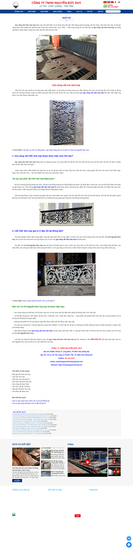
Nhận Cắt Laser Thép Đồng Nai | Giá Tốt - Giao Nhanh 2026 (29, 433)
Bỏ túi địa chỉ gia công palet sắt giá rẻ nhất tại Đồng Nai (58, 455)
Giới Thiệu (32, 12)
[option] (114, 452)
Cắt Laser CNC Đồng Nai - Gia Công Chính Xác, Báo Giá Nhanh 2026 (31, 424)
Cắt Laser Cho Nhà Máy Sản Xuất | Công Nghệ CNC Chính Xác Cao (31, 417)
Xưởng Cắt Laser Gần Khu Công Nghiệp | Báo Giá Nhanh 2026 (29, 414)
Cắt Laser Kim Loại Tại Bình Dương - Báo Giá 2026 (26, 421)
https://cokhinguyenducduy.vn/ (70, 365)
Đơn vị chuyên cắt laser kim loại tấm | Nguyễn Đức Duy (28, 431)
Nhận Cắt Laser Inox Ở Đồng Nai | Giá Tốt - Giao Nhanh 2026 (29, 423)
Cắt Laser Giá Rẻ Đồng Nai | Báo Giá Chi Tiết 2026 (26, 428)
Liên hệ (100, 12)
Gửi (77, 516)
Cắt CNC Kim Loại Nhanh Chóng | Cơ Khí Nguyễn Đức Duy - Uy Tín (31, 430)
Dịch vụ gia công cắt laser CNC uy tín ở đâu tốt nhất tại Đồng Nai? (58, 476)
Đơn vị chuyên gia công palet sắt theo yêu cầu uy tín (57, 466)
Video (69, 12)
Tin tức (90, 12)
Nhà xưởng (57, 12)
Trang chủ (19, 12)
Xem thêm (17, 480)
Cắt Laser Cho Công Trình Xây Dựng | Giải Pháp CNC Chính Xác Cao (31, 416)
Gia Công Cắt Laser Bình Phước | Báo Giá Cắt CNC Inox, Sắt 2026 (31, 426)
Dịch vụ (79, 12)
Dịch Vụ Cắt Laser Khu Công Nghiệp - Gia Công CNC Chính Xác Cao (31, 419)
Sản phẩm (44, 12)
